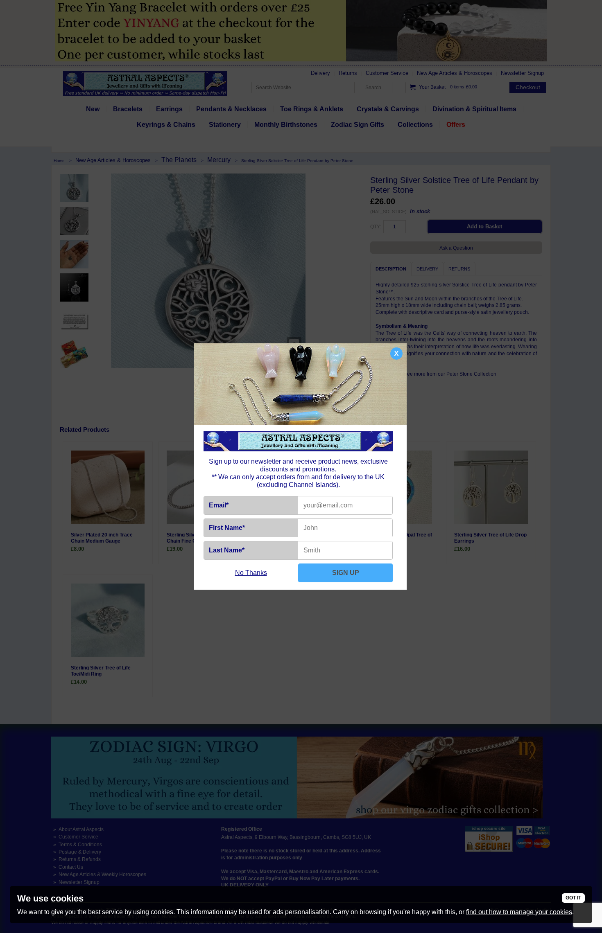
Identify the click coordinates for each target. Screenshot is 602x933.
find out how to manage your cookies (519, 911)
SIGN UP (345, 572)
